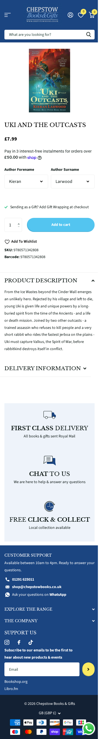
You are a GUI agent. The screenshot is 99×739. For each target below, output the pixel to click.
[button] (20, 220)
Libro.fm (11, 699)
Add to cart (60, 225)
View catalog (7, 15)
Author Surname (65, 169)
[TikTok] (31, 653)
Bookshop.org (16, 692)
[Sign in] (70, 14)
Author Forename (19, 169)
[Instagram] (6, 653)
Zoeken (88, 34)
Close (47, 620)
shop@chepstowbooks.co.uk (37, 597)
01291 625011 (23, 590)
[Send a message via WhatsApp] (84, 728)
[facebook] (19, 653)
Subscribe (84, 680)
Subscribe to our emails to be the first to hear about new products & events (38, 664)
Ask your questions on (39, 605)
